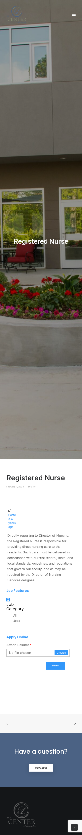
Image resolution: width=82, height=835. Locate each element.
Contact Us (41, 767)
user (33, 486)
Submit (55, 665)
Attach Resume (18, 645)
